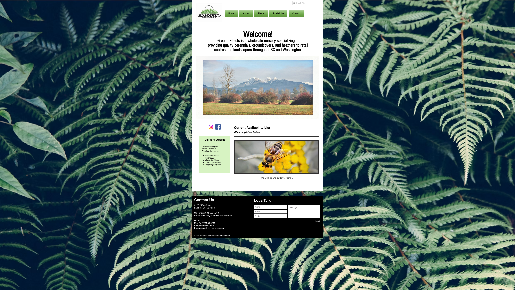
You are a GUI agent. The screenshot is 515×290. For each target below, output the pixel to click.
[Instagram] (211, 127)
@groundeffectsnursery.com (220, 215)
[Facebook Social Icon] (218, 127)
